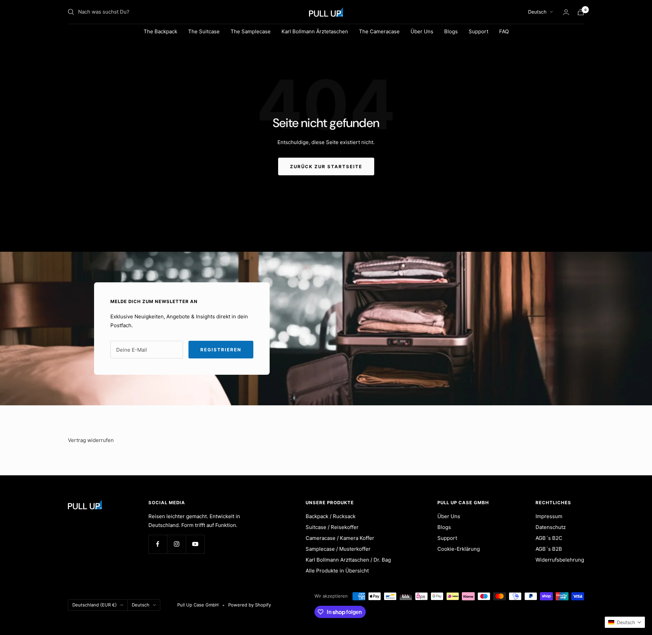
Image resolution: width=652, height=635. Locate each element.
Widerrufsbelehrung (560, 560)
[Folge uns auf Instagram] (176, 544)
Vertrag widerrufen (91, 440)
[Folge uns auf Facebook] (157, 544)
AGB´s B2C (549, 538)
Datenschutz (551, 527)
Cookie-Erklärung (458, 549)
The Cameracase (379, 31)
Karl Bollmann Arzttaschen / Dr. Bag (348, 560)
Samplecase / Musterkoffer (338, 549)
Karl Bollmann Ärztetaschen (315, 31)
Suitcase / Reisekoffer (332, 527)
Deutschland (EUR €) (94, 604)
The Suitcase (204, 31)
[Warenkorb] (580, 12)
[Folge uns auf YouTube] (195, 544)
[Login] (566, 12)
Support (478, 31)
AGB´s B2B (549, 549)
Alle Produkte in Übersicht (337, 570)
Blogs (451, 31)
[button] (625, 622)
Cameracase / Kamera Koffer (340, 538)
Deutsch (537, 12)
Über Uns (422, 31)
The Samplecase (251, 31)
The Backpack (160, 31)
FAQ (504, 31)
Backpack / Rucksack (331, 516)
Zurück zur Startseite (326, 166)
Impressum (549, 516)
